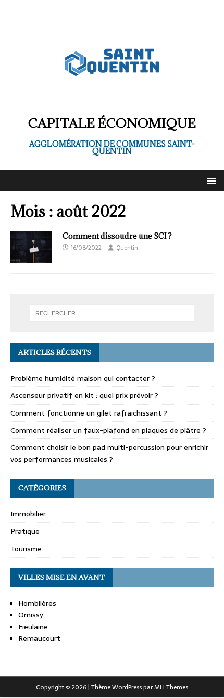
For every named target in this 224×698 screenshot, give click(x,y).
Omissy (30, 615)
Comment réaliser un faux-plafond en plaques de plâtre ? (108, 430)
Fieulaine (33, 626)
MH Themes (171, 687)
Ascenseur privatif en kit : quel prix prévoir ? (84, 395)
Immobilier (28, 514)
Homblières (37, 603)
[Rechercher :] (112, 313)
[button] (209, 180)
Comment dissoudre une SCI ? (117, 236)
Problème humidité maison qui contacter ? (82, 378)
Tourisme (26, 548)
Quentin (127, 247)
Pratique (25, 531)
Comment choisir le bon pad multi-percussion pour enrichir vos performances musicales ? (109, 453)
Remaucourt (39, 638)
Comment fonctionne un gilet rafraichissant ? (88, 413)
